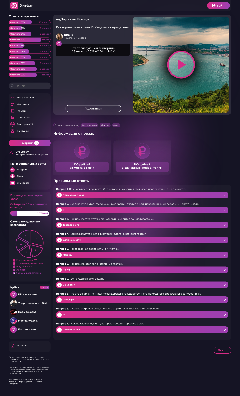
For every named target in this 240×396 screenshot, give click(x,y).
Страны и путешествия (66, 125)
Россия (105, 125)
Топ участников (22, 97)
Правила (18, 345)
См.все (44, 287)
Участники (19, 104)
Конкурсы (19, 131)
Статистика (20, 117)
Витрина (29, 143)
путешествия (90, 125)
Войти (221, 5)
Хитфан (27, 5)
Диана (68, 34)
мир (117, 125)
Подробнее (29, 169)
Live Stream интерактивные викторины (28, 153)
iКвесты (18, 111)
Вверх (222, 350)
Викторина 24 (22, 124)
